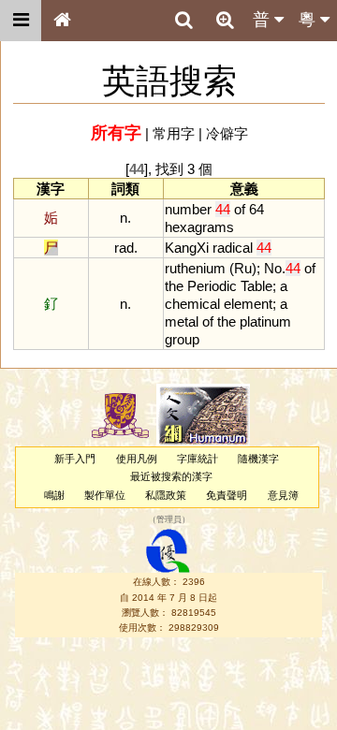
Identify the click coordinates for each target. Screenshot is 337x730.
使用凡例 (136, 458)
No (273, 268)
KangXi (187, 248)
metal (181, 321)
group (182, 339)
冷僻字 (227, 133)
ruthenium (195, 268)
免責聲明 (226, 495)
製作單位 (104, 495)
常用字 (174, 133)
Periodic (212, 286)
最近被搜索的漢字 (171, 476)
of (239, 209)
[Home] (61, 20)
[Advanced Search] (224, 19)
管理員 (169, 519)
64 (256, 209)
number (188, 209)
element (248, 304)
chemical (192, 304)
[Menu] (20, 20)
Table (256, 286)
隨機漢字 (258, 458)
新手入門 (74, 458)
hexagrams (199, 227)
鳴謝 (54, 495)
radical (232, 248)
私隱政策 (165, 495)
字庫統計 (197, 458)
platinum (265, 321)
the (174, 286)
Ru (243, 268)
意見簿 (283, 495)
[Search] (183, 20)
